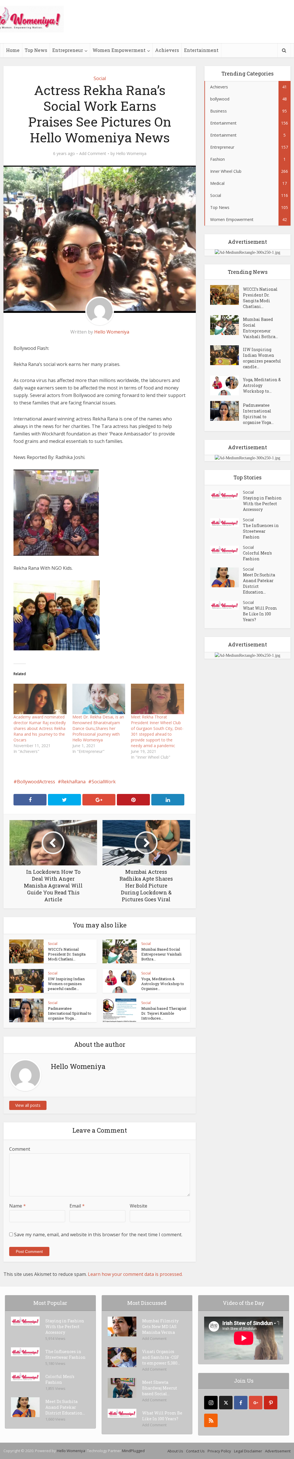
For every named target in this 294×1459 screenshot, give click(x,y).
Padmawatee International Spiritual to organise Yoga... (69, 1013)
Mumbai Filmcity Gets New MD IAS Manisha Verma (160, 1326)
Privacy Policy (219, 1451)
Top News (36, 50)
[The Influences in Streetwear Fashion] (226, 522)
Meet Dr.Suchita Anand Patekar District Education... (259, 583)
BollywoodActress (36, 781)
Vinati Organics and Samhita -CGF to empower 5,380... (161, 1357)
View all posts (27, 1105)
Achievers (167, 50)
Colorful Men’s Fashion (257, 555)
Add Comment (92, 153)
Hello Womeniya (131, 153)
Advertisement (278, 1451)
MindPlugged (133, 1450)
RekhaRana (73, 781)
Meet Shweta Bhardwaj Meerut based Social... (159, 1387)
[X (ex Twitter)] (226, 1402)
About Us (175, 1451)
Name (17, 1206)
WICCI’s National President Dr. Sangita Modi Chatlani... (67, 954)
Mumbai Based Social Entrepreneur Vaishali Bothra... (161, 954)
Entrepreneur (67, 50)
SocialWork (104, 781)
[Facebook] (240, 1402)
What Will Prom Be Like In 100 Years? (260, 613)
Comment (19, 1149)
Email (77, 1206)
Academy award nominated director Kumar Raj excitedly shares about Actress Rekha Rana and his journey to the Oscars (39, 728)
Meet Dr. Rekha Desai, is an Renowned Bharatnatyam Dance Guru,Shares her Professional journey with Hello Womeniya (98, 728)
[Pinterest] (270, 1402)
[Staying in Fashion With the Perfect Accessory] (226, 495)
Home (13, 50)
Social (100, 78)
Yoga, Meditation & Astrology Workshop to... (262, 385)
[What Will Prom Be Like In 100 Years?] (226, 605)
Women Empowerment (119, 50)
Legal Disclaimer (248, 1451)
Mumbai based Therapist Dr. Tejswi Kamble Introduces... (163, 1013)
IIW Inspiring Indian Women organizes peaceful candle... (66, 983)
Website (138, 1206)
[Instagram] (211, 1402)
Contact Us (195, 1451)
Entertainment (201, 50)
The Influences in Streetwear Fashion (261, 531)
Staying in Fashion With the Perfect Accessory (262, 503)
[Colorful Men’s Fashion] (226, 550)
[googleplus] (255, 1402)
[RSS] (211, 1420)
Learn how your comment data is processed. (135, 1274)
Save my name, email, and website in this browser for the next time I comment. (98, 1234)
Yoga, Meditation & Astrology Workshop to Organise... (162, 983)
